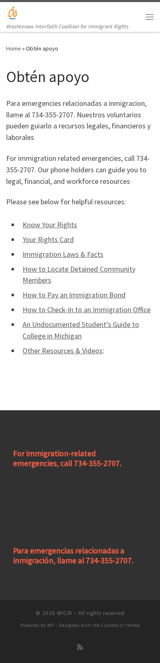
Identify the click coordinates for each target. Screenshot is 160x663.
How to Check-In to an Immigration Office (87, 309)
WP (50, 625)
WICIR (64, 613)
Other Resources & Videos (63, 350)
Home (13, 48)
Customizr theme (120, 625)
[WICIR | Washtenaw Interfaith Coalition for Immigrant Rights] (13, 12)
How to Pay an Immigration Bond (74, 294)
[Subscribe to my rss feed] (80, 647)
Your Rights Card (48, 239)
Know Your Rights (50, 224)
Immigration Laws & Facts (63, 254)
